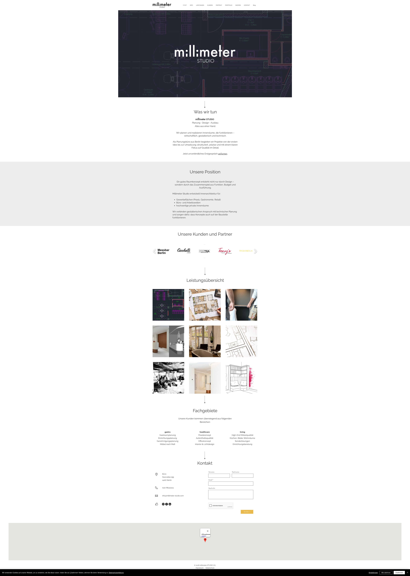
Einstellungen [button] (373, 573)
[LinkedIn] (170, 504)
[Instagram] (163, 504)
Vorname (211, 472)
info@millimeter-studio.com (173, 496)
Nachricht (212, 488)
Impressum (200, 568)
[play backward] (154, 251)
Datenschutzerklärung (116, 573)
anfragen (222, 153)
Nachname (235, 472)
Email (210, 480)
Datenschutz (210, 568)
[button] (205, 53)
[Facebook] (166, 504)
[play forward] (255, 251)
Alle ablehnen (386, 573)
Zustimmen (399, 573)
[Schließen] (407, 572)
